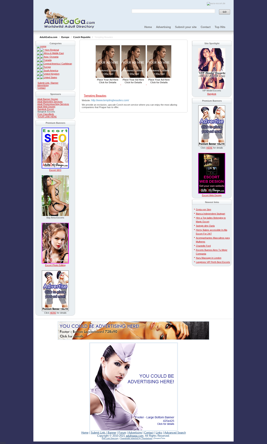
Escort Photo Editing (55, 265)
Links (159, 432)
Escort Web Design (212, 195)
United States (50, 77)
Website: (86, 100)
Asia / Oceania (51, 57)
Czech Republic (82, 37)
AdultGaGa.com (49, 37)
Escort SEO (55, 170)
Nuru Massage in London (208, 258)
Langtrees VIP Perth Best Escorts (213, 262)
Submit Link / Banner (48, 83)
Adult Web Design (46, 106)
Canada (48, 60)
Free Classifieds (46, 114)
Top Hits (220, 27)
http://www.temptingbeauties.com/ (110, 100)
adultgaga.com (135, 435)
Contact (205, 27)
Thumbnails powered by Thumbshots (136, 438)
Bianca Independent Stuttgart (210, 213)
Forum (122, 432)
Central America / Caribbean (58, 63)
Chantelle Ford (203, 246)
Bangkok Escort (46, 109)
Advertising (163, 27)
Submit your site (185, 27)
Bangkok (211, 94)
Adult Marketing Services (50, 101)
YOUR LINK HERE (47, 116)
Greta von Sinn (203, 209)
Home (148, 27)
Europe (65, 37)
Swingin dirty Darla (205, 226)
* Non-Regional (51, 50)
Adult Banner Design (47, 99)
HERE (53, 313)
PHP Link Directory (110, 438)
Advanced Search (175, 432)
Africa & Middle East (54, 53)
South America (51, 70)
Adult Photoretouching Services (53, 104)
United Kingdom (51, 74)
